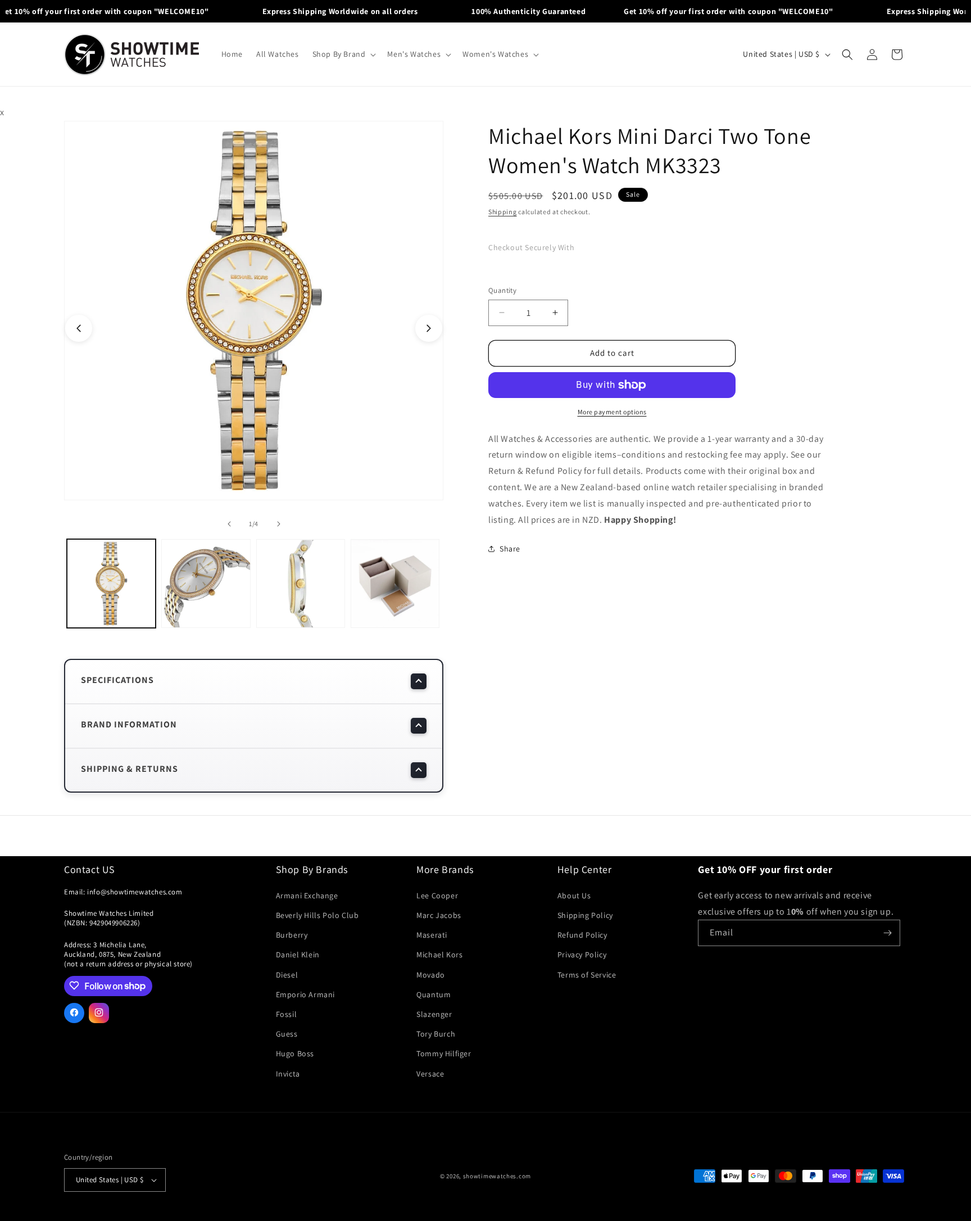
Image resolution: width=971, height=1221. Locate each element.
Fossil (286, 1014)
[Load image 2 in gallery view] (205, 583)
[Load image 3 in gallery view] (300, 583)
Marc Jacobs (438, 915)
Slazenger (434, 1014)
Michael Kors (439, 954)
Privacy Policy (581, 954)
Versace (430, 1073)
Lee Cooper (437, 895)
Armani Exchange (307, 895)
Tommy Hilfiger (443, 1053)
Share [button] (510, 549)
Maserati (431, 935)
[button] (343, 54)
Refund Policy (582, 935)
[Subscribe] (887, 933)
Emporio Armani (305, 994)
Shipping (502, 211)
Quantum (433, 994)
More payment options (612, 412)
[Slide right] (428, 328)
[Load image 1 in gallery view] (111, 583)
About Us (574, 895)
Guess (287, 1034)
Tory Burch (435, 1034)
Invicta (288, 1073)
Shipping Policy (585, 915)
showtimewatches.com (497, 1176)
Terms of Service (586, 974)
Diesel (287, 974)
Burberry (292, 935)
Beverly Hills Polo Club (317, 915)
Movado (430, 974)
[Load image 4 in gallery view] (395, 583)
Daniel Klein (298, 954)
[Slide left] (78, 328)
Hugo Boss (295, 1053)
